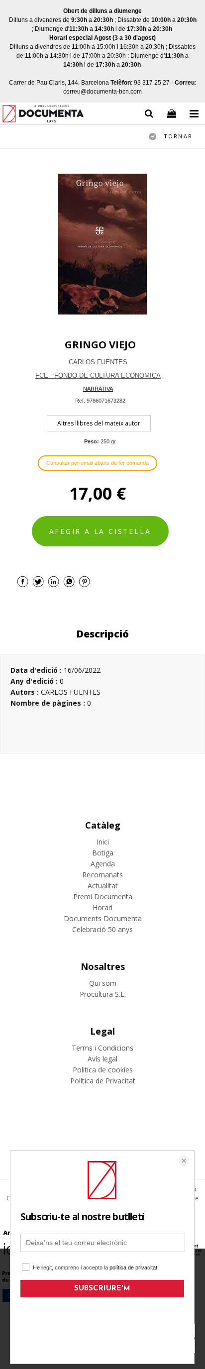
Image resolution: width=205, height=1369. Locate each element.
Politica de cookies (103, 1069)
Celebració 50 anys (102, 929)
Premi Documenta (102, 896)
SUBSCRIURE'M (102, 1288)
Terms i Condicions (102, 1048)
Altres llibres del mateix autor (98, 423)
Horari (102, 907)
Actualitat (103, 885)
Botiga (102, 852)
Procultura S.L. (103, 994)
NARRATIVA (98, 389)
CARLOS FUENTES (98, 362)
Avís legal (102, 1058)
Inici (103, 841)
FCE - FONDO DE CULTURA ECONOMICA (98, 375)
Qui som (102, 983)
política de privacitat (133, 1267)
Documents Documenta (103, 918)
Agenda (103, 863)
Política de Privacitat (102, 1080)
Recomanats (102, 874)
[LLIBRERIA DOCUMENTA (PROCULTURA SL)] (43, 115)
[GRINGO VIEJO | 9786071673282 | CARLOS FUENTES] (102, 244)
